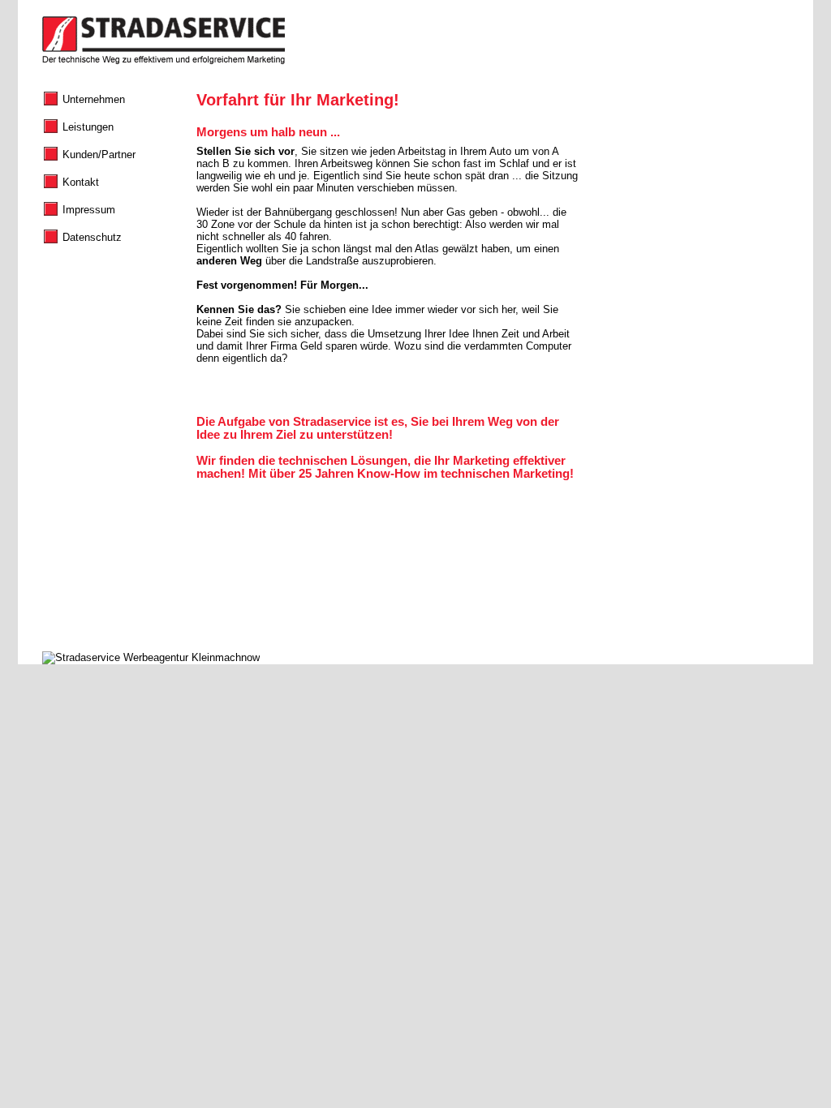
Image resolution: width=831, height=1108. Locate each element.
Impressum (88, 210)
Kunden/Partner (99, 154)
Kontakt (80, 182)
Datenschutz (92, 237)
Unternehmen (93, 99)
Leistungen (88, 127)
